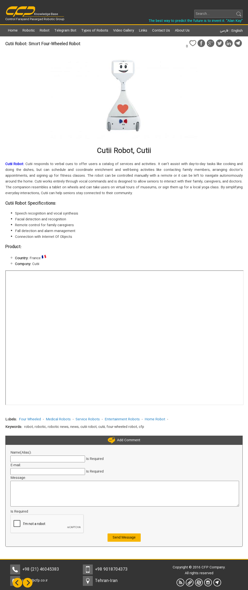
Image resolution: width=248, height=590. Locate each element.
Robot (44, 30)
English (237, 31)
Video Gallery (123, 30)
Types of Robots (94, 30)
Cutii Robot (14, 164)
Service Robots (88, 419)
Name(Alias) (20, 453)
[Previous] (17, 587)
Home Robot (155, 419)
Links (143, 30)
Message (17, 478)
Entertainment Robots (122, 419)
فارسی (224, 31)
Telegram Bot (65, 30)
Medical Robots (58, 419)
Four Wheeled (30, 419)
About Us (182, 30)
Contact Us (161, 30)
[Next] (27, 587)
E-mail (15, 465)
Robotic (29, 30)
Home (13, 30)
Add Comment (127, 440)
